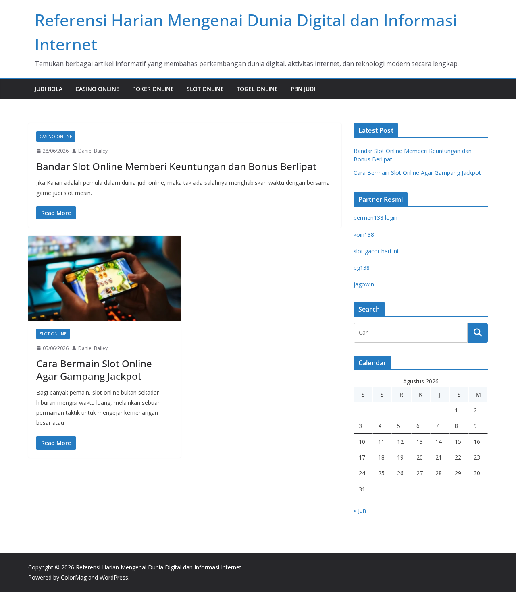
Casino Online (97, 89)
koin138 (364, 234)
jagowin (364, 284)
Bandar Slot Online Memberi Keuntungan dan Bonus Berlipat (176, 166)
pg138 (362, 267)
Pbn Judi (303, 89)
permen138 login (375, 217)
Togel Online (257, 89)
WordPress (114, 577)
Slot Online (205, 89)
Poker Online (153, 89)
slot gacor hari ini (376, 251)
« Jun (360, 510)
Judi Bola (48, 89)
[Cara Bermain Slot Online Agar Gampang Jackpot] (104, 278)
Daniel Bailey (93, 150)
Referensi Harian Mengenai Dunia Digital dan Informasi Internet (158, 567)
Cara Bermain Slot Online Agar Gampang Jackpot (94, 370)
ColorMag (74, 577)
